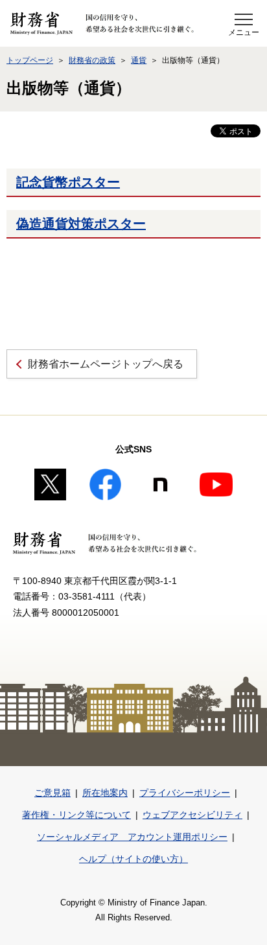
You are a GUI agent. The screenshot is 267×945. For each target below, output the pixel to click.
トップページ (29, 60)
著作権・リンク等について (76, 815)
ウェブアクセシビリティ (192, 815)
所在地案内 (105, 793)
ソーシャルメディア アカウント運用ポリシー (132, 837)
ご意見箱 (52, 793)
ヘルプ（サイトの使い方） (133, 859)
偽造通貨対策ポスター (81, 223)
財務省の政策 (92, 60)
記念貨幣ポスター (68, 182)
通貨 (138, 60)
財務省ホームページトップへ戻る (105, 363)
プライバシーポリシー (184, 793)
